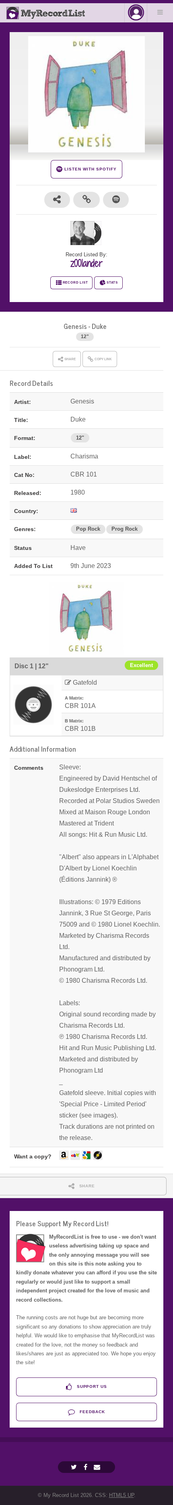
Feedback (91, 1412)
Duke (99, 326)
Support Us (91, 1386)
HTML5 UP (121, 1495)
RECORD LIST (75, 282)
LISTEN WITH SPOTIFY (89, 169)
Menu (160, 12)
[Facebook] (86, 1467)
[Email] (98, 1467)
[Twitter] (75, 1467)
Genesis (75, 326)
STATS (112, 282)
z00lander (86, 263)
